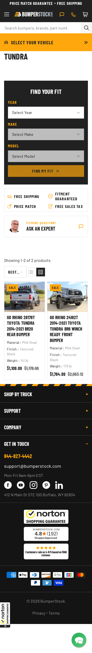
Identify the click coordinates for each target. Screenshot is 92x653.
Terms (54, 613)
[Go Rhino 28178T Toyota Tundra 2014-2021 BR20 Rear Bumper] (24, 297)
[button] (5, 615)
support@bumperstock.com (32, 466)
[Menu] (6, 14)
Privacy (38, 613)
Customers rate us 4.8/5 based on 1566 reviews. (46, 553)
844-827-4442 (18, 456)
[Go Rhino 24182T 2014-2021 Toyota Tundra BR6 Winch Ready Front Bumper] (67, 297)
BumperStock (52, 601)
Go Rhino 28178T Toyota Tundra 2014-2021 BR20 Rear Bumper (21, 326)
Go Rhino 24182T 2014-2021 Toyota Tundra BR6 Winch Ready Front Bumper (66, 329)
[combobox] (40, 27)
